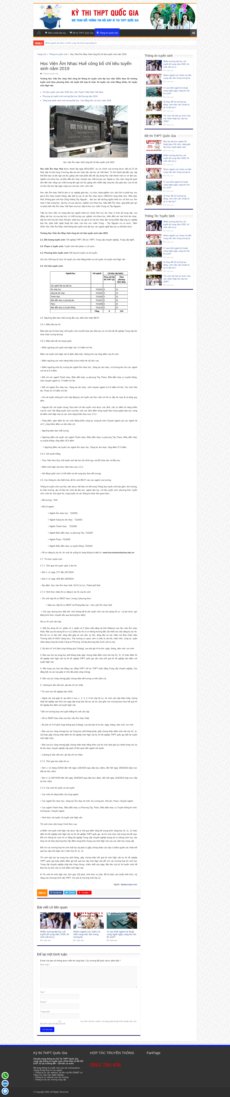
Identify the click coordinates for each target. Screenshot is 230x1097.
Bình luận (45, 964)
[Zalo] (5, 1083)
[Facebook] (5, 1091)
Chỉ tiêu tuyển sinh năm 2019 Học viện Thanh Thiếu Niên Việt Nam (73, 92)
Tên (42, 992)
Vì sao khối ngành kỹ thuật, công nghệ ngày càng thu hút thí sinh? (73, 43)
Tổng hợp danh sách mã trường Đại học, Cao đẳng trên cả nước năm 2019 (77, 100)
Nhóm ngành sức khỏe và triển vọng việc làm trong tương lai (86, 934)
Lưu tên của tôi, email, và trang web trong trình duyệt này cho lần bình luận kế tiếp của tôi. (88, 1022)
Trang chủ (41, 54)
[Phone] (5, 1075)
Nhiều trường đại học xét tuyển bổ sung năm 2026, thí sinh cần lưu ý (54, 934)
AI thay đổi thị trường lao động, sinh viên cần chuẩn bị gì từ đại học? (176, 105)
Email (43, 1002)
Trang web (45, 1011)
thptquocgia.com (129, 884)
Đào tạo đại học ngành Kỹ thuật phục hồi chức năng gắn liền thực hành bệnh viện (176, 144)
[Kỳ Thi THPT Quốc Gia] (39, 32)
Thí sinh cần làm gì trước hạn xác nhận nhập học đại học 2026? (177, 118)
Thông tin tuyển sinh (58, 54)
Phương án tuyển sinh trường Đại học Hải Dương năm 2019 (70, 96)
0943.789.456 (105, 1065)
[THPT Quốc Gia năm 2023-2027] (115, 16)
